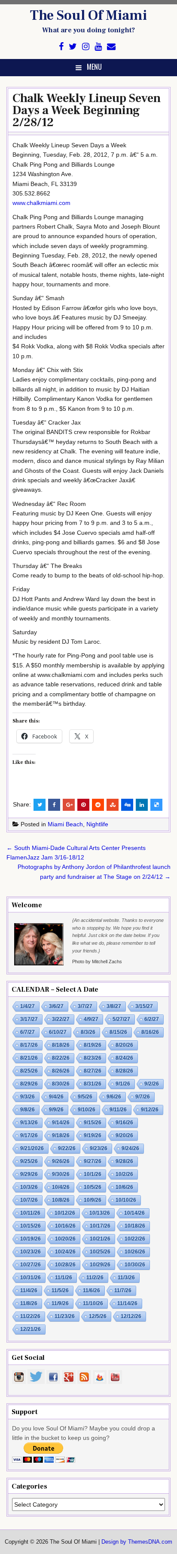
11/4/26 (28, 1290)
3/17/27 (29, 1019)
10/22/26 (135, 1239)
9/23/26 (98, 1148)
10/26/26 (135, 1252)
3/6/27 (56, 1006)
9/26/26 (61, 1161)
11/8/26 (28, 1303)
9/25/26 (29, 1161)
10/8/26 (61, 1200)
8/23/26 (92, 1058)
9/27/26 (92, 1161)
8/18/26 (61, 1045)
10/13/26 (99, 1213)
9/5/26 (85, 1097)
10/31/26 (30, 1278)
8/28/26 (124, 1071)
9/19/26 (92, 1135)
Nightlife (97, 824)
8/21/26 (29, 1058)
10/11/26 (30, 1213)
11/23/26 (65, 1316)
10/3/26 (29, 1187)
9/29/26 (29, 1174)
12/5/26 (98, 1316)
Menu (94, 67)
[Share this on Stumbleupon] (113, 805)
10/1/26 (92, 1174)
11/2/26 (95, 1278)
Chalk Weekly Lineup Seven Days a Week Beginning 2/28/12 (86, 110)
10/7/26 (29, 1200)
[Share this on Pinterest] (83, 805)
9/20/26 (124, 1135)
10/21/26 (100, 1239)
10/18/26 (135, 1226)
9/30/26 (61, 1174)
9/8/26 (27, 1110)
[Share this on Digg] (127, 805)
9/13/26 (29, 1123)
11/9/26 (60, 1303)
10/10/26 (126, 1200)
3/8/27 (114, 1006)
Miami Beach (65, 824)
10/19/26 (30, 1239)
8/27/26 (92, 1071)
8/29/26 (29, 1084)
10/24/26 (65, 1252)
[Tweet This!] (40, 805)
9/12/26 (150, 1110)
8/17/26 (29, 1045)
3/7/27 (85, 1006)
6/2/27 (151, 1019)
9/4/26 (56, 1097)
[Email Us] (111, 46)
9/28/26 (124, 1161)
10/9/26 (92, 1200)
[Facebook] (61, 46)
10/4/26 (61, 1187)
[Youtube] (98, 46)
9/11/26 (118, 1110)
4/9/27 (91, 1019)
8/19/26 (92, 1045)
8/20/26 (124, 1045)
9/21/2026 (32, 1148)
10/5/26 (92, 1187)
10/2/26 (124, 1174)
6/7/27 (27, 1032)
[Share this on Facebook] (54, 805)
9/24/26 (130, 1148)
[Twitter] (73, 46)
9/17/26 (29, 1135)
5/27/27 (121, 1019)
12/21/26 (30, 1329)
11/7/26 (122, 1290)
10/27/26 (30, 1265)
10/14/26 (134, 1213)
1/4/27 (27, 1006)
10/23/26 (30, 1252)
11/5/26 (60, 1290)
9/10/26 (86, 1110)
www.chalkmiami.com (41, 202)
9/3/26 (27, 1097)
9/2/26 (151, 1084)
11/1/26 (63, 1278)
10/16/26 (65, 1226)
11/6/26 (91, 1290)
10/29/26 (100, 1265)
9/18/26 (61, 1135)
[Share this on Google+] (69, 805)
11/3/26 (126, 1278)
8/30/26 (61, 1084)
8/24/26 (124, 1058)
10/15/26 (30, 1226)
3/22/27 (61, 1019)
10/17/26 (100, 1226)
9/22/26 (67, 1148)
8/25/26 (29, 1071)
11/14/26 (127, 1303)
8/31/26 (92, 1084)
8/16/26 (150, 1032)
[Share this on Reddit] (98, 805)
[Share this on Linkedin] (142, 805)
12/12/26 (131, 1316)
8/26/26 (61, 1071)
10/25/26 (100, 1252)
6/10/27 (58, 1032)
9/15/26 (92, 1123)
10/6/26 (124, 1187)
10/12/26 (65, 1213)
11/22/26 (30, 1316)
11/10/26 (93, 1303)
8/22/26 (61, 1058)
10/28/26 (65, 1265)
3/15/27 (144, 1006)
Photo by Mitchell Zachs (97, 961)
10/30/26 (135, 1265)
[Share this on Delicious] (156, 805)
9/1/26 (123, 1084)
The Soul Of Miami (88, 15)
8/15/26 (118, 1032)
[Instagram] (85, 46)
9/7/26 (142, 1097)
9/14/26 (61, 1123)
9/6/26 (114, 1097)
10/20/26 (65, 1239)
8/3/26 (88, 1032)
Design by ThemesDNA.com (136, 1542)
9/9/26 (56, 1110)
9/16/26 (124, 1123)
